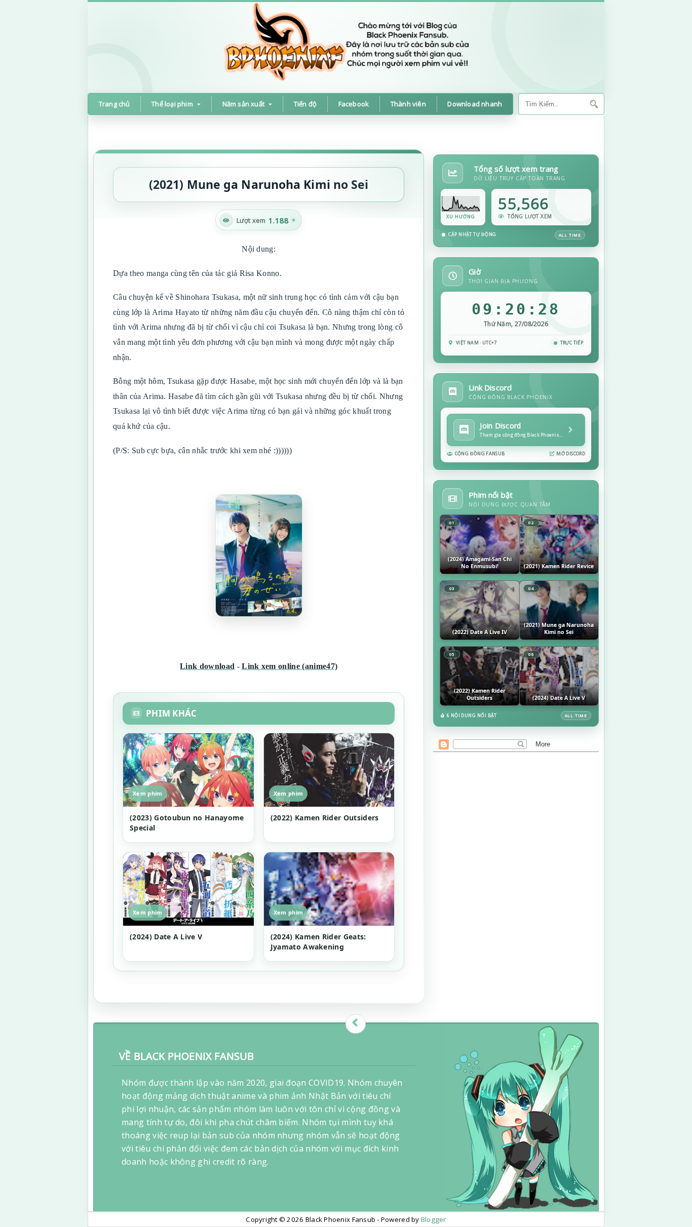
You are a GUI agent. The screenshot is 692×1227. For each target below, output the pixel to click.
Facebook (353, 103)
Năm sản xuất (243, 103)
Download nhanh (474, 103)
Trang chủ (114, 103)
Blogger (433, 1219)
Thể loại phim (172, 103)
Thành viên (408, 103)
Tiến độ (305, 103)
